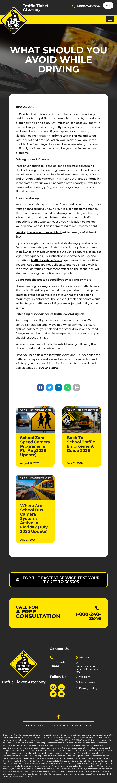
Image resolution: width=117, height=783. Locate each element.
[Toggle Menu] (110, 19)
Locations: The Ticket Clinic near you (87, 669)
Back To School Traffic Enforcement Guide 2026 (81, 444)
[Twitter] (53, 694)
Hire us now (87, 682)
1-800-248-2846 (89, 6)
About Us (85, 657)
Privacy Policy (88, 688)
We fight (84, 676)
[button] (40, 387)
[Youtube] (61, 694)
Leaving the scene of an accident (39, 232)
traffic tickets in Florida (65, 135)
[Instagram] (61, 687)
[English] (107, 5)
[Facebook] (53, 687)
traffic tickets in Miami (46, 260)
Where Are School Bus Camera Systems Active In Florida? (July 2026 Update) (34, 518)
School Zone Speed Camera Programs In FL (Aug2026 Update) (35, 446)
